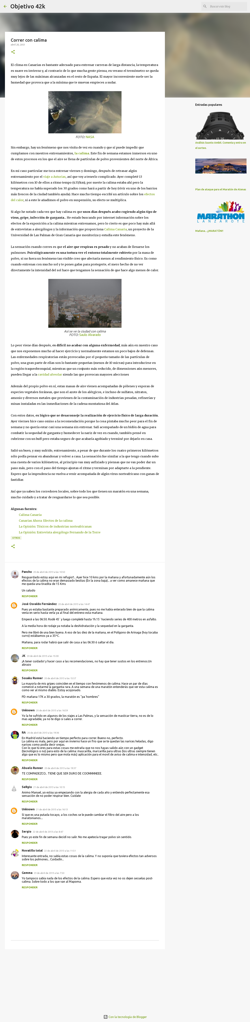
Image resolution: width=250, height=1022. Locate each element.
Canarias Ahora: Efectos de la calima (45, 520)
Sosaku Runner (32, 678)
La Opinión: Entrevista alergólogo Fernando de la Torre (59, 532)
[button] (13, 52)
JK (23, 655)
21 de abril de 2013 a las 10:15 (49, 787)
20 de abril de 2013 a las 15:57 (60, 678)
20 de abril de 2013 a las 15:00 (43, 656)
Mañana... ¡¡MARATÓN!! (209, 230)
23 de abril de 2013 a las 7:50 (49, 873)
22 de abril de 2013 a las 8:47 (48, 831)
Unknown (28, 710)
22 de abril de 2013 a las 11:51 (60, 850)
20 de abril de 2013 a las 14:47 (74, 604)
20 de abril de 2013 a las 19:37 (60, 768)
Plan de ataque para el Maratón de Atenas (220, 189)
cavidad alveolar (50, 374)
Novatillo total (32, 850)
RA (24, 732)
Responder (30, 596)
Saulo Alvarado (90, 334)
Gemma (27, 872)
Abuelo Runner (32, 768)
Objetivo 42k (27, 6)
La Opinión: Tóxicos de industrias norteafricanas (55, 526)
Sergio (26, 831)
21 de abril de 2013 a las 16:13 (52, 809)
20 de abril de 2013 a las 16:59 (52, 710)
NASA (90, 137)
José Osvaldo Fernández (39, 604)
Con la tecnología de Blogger (127, 1017)
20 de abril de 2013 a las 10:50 (49, 572)
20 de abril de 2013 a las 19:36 (43, 732)
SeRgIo (27, 787)
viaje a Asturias (54, 176)
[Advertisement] (84, 980)
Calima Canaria (115, 229)
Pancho (27, 571)
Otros (16, 538)
